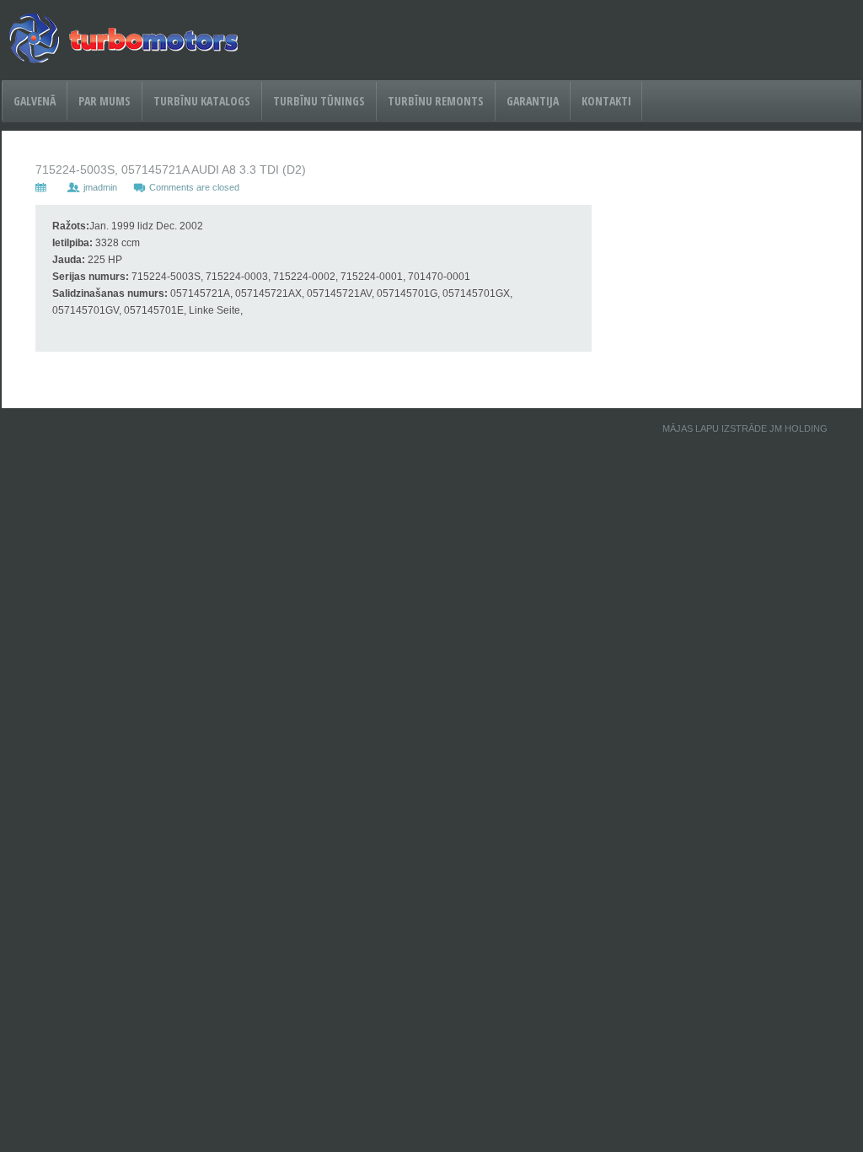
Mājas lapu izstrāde (714, 428)
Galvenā (34, 101)
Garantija (533, 101)
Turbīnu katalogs (201, 101)
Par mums (104, 101)
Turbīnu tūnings (319, 101)
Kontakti (606, 101)
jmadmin (100, 187)
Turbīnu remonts (436, 101)
